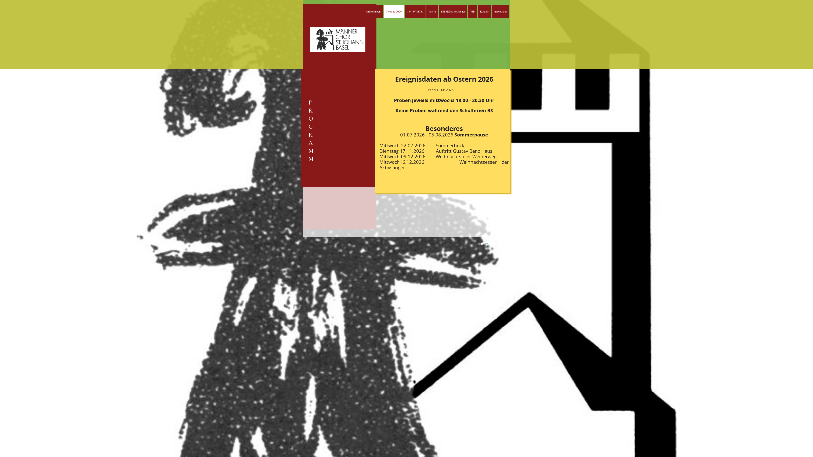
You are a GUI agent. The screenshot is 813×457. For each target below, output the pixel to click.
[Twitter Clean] (482, 243)
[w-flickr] (497, 243)
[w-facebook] (487, 245)
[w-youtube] (492, 243)
